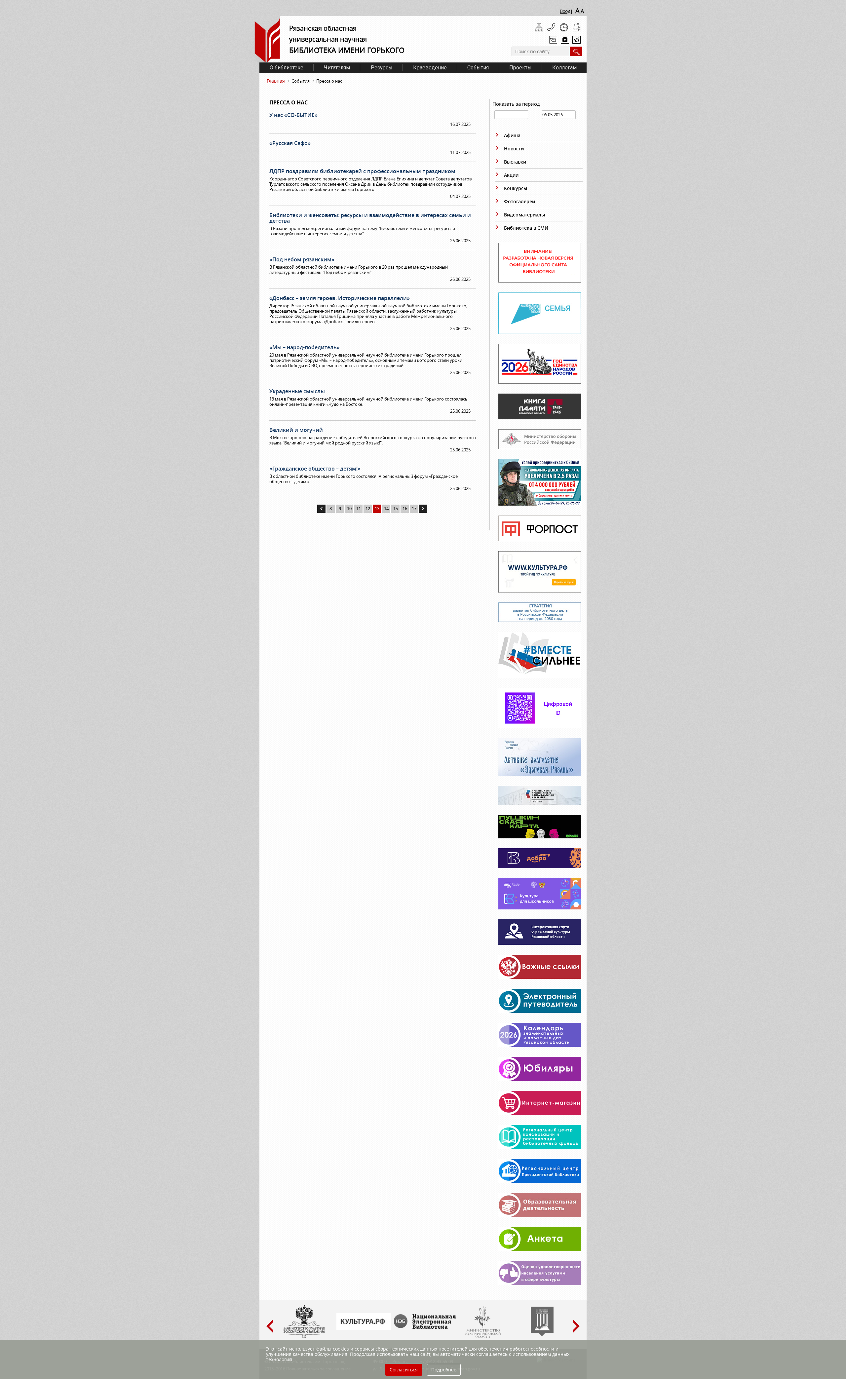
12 (367, 509)
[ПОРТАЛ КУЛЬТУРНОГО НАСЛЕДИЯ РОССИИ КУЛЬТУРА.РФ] (363, 1328)
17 (414, 509)
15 (395, 509)
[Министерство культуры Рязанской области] (482, 1336)
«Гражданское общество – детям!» (315, 468)
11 (358, 509)
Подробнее (443, 1369)
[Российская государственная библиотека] (542, 1335)
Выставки (515, 162)
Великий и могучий (296, 430)
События (478, 67)
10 (349, 509)
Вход (565, 11)
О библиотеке (286, 67)
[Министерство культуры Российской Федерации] (304, 1336)
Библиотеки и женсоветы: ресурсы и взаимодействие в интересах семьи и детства (370, 217)
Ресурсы (382, 67)
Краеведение (430, 67)
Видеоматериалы (524, 214)
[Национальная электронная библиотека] (426, 1327)
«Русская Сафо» (290, 143)
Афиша (512, 135)
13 (377, 509)
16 (405, 509)
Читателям (337, 67)
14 (386, 509)
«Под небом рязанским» (301, 259)
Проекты (520, 67)
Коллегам (564, 67)
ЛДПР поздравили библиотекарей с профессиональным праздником (362, 171)
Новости (514, 148)
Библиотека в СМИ (526, 228)
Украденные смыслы (297, 391)
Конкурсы (515, 188)
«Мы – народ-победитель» (304, 347)
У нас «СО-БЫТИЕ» (293, 115)
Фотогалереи (519, 201)
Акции (511, 175)
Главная (276, 81)
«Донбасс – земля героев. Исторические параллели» (339, 298)
